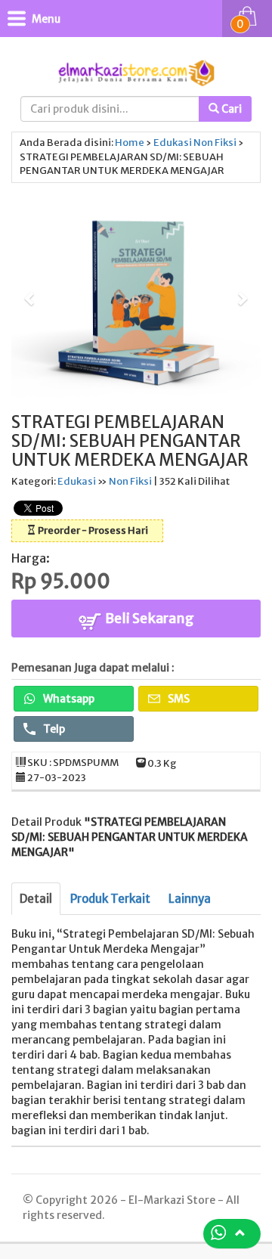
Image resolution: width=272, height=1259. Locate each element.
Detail (36, 899)
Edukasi (172, 142)
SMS (177, 698)
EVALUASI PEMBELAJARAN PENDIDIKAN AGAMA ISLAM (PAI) (150, 1190)
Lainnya (189, 899)
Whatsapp (67, 698)
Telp (53, 729)
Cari (230, 109)
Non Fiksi (214, 142)
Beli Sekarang (148, 618)
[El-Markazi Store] (136, 71)
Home (129, 142)
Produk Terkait (110, 899)
